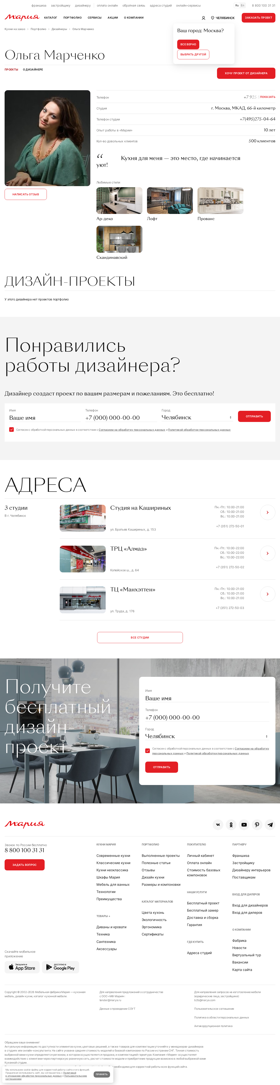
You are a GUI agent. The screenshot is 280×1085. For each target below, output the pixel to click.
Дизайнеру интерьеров (251, 870)
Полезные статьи (156, 863)
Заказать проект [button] (258, 17)
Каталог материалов (157, 901)
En (242, 5)
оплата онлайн (107, 5)
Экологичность (154, 920)
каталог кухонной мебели (50, 996)
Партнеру (239, 844)
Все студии (140, 637)
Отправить (254, 416)
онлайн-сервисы (188, 5)
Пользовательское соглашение (214, 1008)
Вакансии (240, 962)
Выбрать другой (193, 54)
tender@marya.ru (110, 1000)
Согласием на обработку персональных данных (132, 429)
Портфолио (150, 844)
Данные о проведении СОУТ (118, 1008)
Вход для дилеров (246, 894)
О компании (241, 929)
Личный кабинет (200, 856)
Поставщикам (244, 877)
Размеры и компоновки (161, 884)
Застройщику (243, 863)
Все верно (188, 44)
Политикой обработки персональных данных (199, 429)
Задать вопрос (24, 864)
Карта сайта (242, 970)
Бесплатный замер (202, 910)
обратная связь (133, 5)
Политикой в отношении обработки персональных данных (40, 1074)
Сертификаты (153, 934)
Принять (102, 1074)
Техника (103, 934)
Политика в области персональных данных (221, 1017)
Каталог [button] (50, 17)
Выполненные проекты (161, 856)
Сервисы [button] (95, 17)
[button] (222, 17)
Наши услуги (196, 892)
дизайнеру (83, 5)
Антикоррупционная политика (213, 1026)
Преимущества (109, 899)
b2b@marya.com (204, 1000)
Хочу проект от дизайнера (246, 73)
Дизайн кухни (153, 877)
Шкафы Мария (108, 877)
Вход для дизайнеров (250, 905)
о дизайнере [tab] (33, 69)
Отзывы (148, 870)
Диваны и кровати (111, 927)
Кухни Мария (106, 844)
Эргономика (152, 927)
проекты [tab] (11, 69)
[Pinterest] (257, 824)
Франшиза (240, 856)
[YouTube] (244, 824)
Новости (239, 948)
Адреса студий (199, 953)
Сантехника (106, 942)
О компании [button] (134, 17)
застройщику (60, 5)
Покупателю (196, 844)
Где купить (195, 942)
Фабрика (239, 941)
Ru (237, 5)
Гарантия (194, 925)
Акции (113, 17)
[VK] (218, 824)
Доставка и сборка (202, 918)
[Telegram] (270, 824)
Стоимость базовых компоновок (203, 872)
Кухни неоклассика (112, 870)
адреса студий (161, 5)
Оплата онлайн (199, 863)
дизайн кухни (23, 996)
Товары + (103, 916)
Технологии (106, 892)
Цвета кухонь (153, 912)
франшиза (39, 5)
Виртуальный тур (246, 955)
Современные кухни (113, 856)
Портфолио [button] (72, 17)
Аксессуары (106, 949)
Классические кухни (113, 863)
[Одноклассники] (231, 824)
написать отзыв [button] (25, 194)
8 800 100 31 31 (263, 5)
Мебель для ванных (113, 884)
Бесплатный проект (203, 903)
